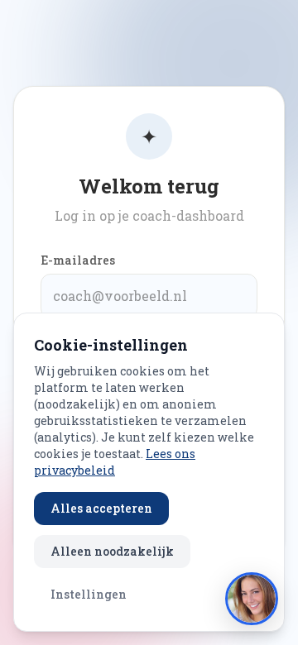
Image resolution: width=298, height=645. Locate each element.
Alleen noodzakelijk (112, 551)
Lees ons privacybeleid (114, 462)
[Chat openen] (251, 598)
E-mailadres (78, 260)
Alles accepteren (101, 508)
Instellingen (88, 594)
